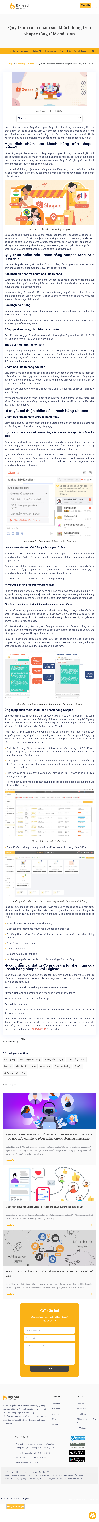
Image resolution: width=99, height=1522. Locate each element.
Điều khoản (81, 1414)
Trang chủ (56, 1403)
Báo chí (7, 1066)
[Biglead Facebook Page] (77, 1448)
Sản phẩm (56, 1409)
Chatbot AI (36, 51)
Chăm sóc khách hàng (54, 51)
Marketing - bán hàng (25, 64)
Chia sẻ (24, 1039)
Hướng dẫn (81, 1428)
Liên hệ (55, 1424)
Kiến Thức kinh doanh (76, 51)
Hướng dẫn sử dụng (54, 1059)
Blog (10, 64)
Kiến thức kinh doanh (26, 1066)
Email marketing (62, 1066)
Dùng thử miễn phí (15, 1506)
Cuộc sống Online (76, 1059)
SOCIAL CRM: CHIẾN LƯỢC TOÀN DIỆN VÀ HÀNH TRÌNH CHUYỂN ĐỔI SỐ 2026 (49, 1273)
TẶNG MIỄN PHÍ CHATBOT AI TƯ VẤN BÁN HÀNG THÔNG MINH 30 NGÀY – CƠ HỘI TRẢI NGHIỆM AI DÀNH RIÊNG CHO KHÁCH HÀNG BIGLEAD (49, 1136)
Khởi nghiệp (10, 1059)
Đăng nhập (85, 5)
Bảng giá (80, 1403)
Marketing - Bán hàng (19, 51)
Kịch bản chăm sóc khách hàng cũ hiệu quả (44, 578)
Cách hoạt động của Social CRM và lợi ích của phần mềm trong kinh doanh (44, 1206)
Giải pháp (56, 1414)
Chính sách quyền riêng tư (86, 1421)
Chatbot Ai (45, 1066)
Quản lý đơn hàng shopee (18, 591)
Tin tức (78, 1066)
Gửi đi (49, 1369)
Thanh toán (81, 1409)
